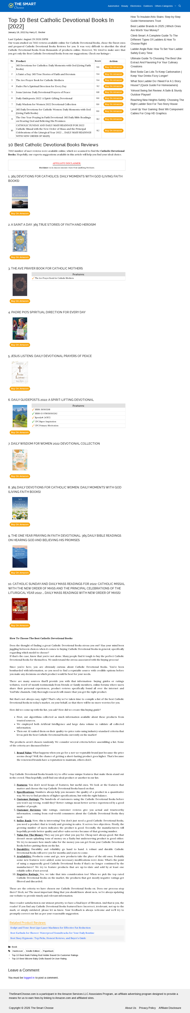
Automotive (113, 6)
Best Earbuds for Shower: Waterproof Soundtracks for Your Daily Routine (52, 932)
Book (14, 947)
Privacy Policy (147, 1007)
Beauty (124, 6)
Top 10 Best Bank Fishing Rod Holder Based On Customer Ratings (45, 955)
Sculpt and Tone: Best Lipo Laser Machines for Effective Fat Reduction (50, 927)
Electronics (135, 6)
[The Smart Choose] (22, 6)
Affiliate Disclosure (170, 1007)
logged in (29, 977)
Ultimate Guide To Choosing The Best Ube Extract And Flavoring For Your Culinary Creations (156, 62)
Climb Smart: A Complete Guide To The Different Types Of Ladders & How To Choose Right (154, 39)
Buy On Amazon (113, 67)
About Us (130, 1007)
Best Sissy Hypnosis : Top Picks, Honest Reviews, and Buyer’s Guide (48, 938)
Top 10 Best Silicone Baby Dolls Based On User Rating (39, 958)
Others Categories (164, 6)
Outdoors (148, 6)
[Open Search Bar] (180, 6)
